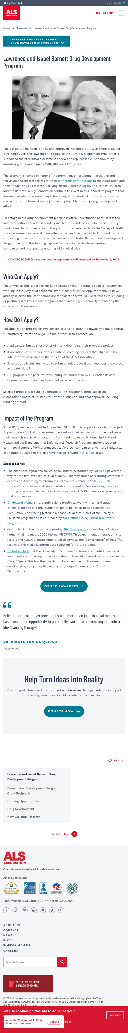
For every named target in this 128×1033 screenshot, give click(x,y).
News (8, 935)
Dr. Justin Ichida (18, 551)
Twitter (25, 910)
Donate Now (61, 711)
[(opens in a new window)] (11, 888)
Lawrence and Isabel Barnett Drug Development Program (35, 41)
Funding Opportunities (23, 801)
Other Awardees (61, 586)
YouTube (43, 910)
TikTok (52, 910)
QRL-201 (105, 481)
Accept (115, 1015)
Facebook (6, 910)
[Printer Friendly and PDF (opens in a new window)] (115, 760)
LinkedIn (34, 910)
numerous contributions (75, 181)
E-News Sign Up (16, 945)
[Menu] (122, 13)
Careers (10, 950)
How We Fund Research (23, 816)
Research (22, 28)
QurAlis (99, 471)
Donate (102, 13)
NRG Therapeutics (75, 529)
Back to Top (60, 834)
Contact (10, 930)
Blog (7, 940)
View (108, 2)
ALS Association (14, 857)
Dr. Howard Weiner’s (21, 502)
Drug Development (20, 809)
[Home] (11, 13)
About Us (11, 925)
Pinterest (61, 910)
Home (6, 28)
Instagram (15, 910)
